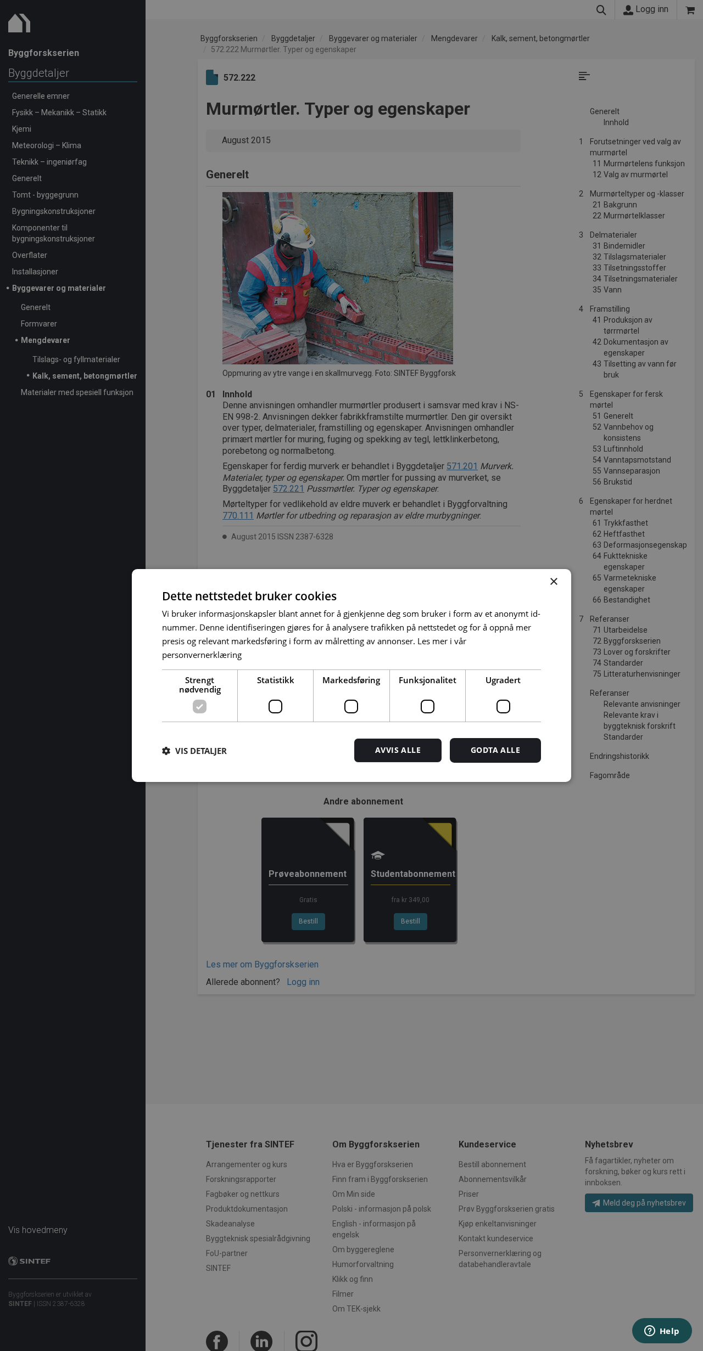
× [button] (553, 582)
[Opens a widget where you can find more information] (662, 1332)
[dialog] (351, 675)
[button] (194, 751)
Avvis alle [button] (398, 750)
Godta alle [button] (495, 750)
